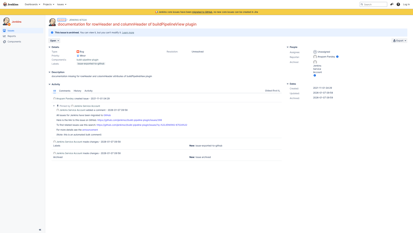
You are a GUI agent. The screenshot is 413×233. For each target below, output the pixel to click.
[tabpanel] (167, 127)
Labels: (55, 63)
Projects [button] (47, 4)
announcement (90, 129)
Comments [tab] (65, 90)
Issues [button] (60, 4)
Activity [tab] (89, 90)
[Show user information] (337, 56)
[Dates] (288, 84)
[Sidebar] (40, 229)
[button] (391, 4)
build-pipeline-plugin (87, 59)
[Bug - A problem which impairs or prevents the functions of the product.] (78, 51)
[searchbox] (373, 4)
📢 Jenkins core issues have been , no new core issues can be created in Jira (206, 12)
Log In (406, 4)
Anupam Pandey (65, 98)
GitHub (107, 115)
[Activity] (49, 84)
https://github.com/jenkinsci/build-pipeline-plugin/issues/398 (129, 120)
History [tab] (77, 90)
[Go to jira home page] (11, 4)
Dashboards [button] (31, 4)
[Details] (49, 47)
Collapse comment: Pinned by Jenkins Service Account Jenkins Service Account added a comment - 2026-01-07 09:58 (54, 106)
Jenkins (62, 19)
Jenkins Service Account (87, 106)
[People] (288, 47)
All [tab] (54, 90)
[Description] (49, 72)
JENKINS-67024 (78, 19)
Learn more (128, 32)
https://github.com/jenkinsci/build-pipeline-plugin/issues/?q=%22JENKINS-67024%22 (142, 124)
